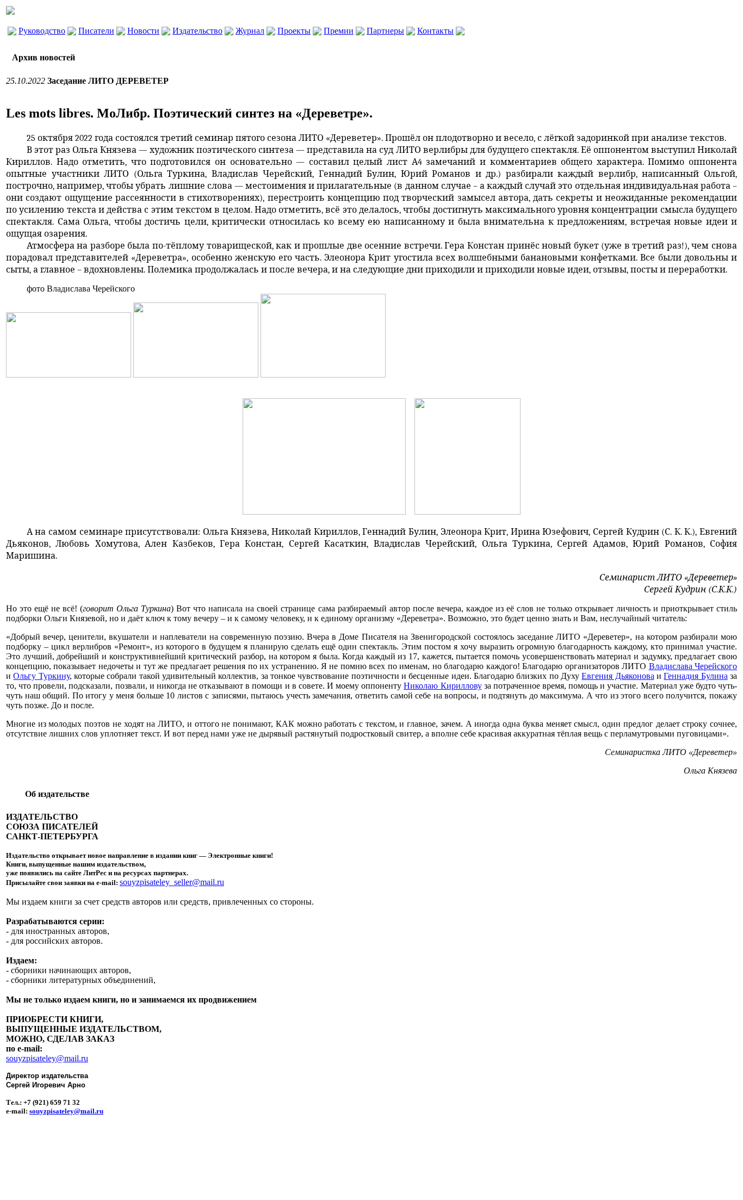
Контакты (435, 30)
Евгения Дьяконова (617, 676)
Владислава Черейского (693, 666)
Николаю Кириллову (442, 685)
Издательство (197, 30)
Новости (143, 30)
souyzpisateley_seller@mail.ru (172, 882)
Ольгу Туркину (41, 676)
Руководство (41, 30)
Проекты (294, 30)
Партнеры (385, 30)
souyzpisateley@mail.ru (47, 1058)
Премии (339, 30)
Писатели (96, 30)
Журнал (250, 30)
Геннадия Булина (695, 676)
